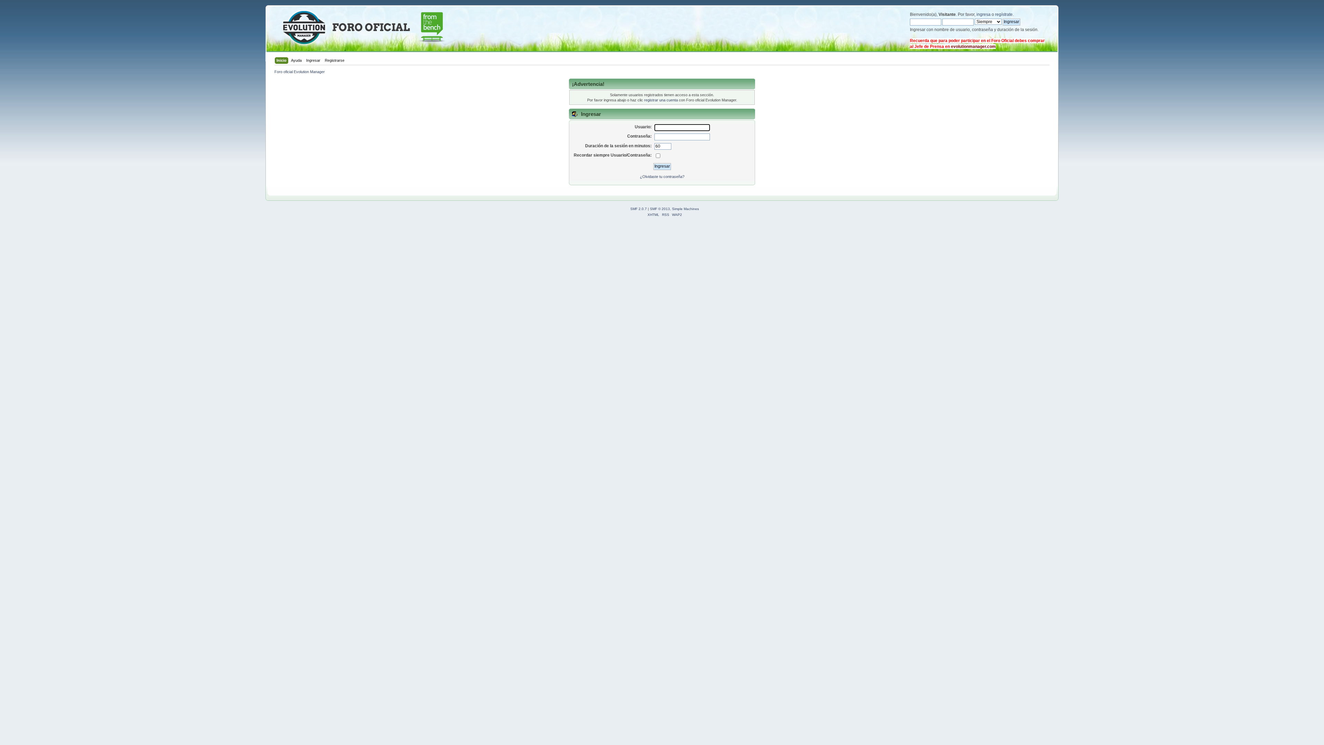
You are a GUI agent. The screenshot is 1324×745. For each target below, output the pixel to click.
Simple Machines (685, 209)
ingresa (983, 14)
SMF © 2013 (660, 209)
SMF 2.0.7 (638, 209)
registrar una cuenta (661, 100)
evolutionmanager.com (973, 46)
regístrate (1004, 14)
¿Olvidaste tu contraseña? (662, 177)
